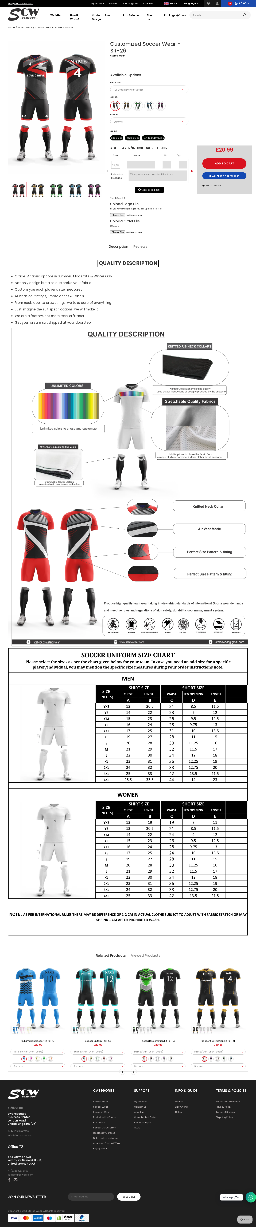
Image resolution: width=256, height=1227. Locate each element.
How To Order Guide (153, 137)
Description (118, 246)
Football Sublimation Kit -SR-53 (158, 1041)
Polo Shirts (99, 1122)
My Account (97, 3)
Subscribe (128, 1196)
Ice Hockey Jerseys (104, 1133)
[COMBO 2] (127, 106)
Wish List (113, 3)
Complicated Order (145, 1117)
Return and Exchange (228, 1101)
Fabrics (179, 1101)
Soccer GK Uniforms (104, 1127)
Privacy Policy (223, 1106)
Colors (179, 1112)
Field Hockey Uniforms (105, 1138)
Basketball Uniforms (104, 1117)
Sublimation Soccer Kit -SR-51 (38, 1041)
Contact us (140, 1106)
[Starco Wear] (23, 20)
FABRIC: (114, 114)
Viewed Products (145, 955)
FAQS (137, 1127)
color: (114, 97)
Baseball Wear (101, 1112)
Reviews (140, 246)
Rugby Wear (100, 1148)
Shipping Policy (224, 1117)
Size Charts (181, 1106)
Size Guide (116, 137)
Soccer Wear (100, 1106)
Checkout (148, 3)
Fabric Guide (132, 137)
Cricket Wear (100, 1101)
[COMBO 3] (138, 106)
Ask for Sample (142, 1122)
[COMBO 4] (149, 106)
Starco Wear (117, 55)
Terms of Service (225, 1112)
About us (139, 1112)
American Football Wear (107, 1143)
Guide (113, 131)
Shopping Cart (130, 3)
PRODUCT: (115, 82)
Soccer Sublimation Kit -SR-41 (218, 1041)
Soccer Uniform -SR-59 (98, 1041)
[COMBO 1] (115, 106)
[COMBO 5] (161, 106)
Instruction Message (117, 176)
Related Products (111, 955)
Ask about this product (225, 176)
